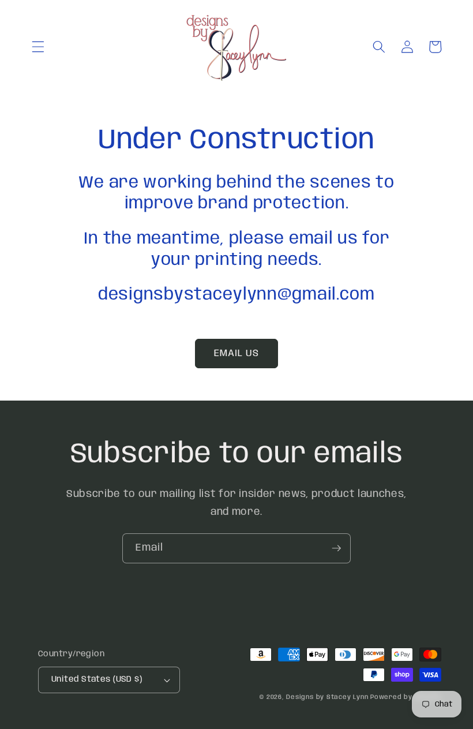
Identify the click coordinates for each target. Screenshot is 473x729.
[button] (38, 47)
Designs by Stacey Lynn (327, 697)
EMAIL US (237, 353)
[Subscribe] (336, 548)
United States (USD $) (96, 679)
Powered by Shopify (405, 697)
